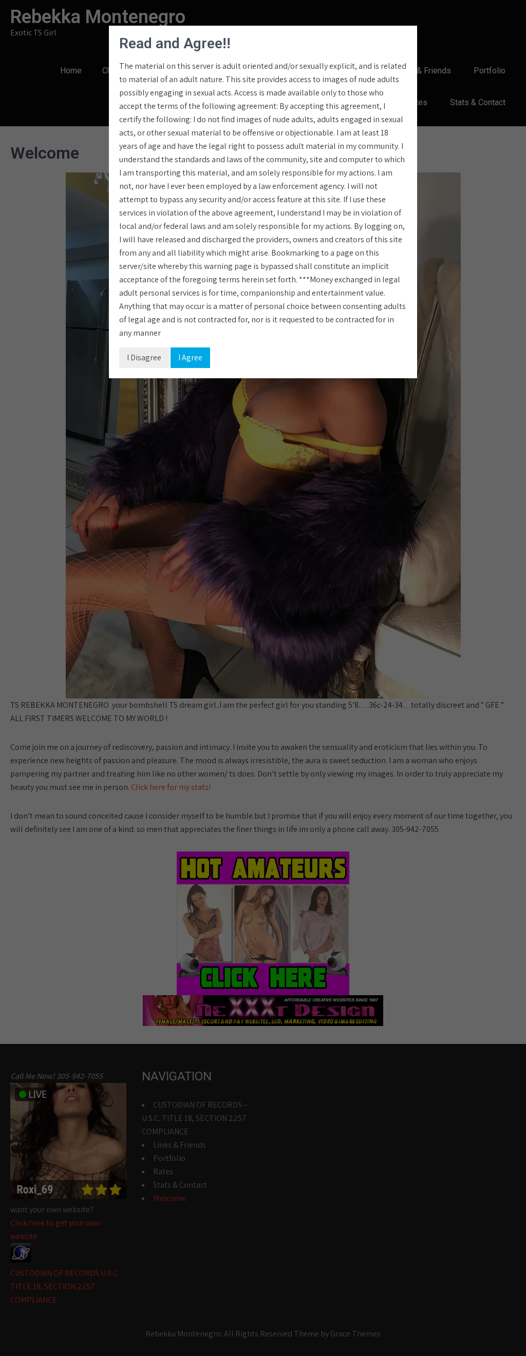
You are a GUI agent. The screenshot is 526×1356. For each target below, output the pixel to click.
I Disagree (144, 357)
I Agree (190, 357)
